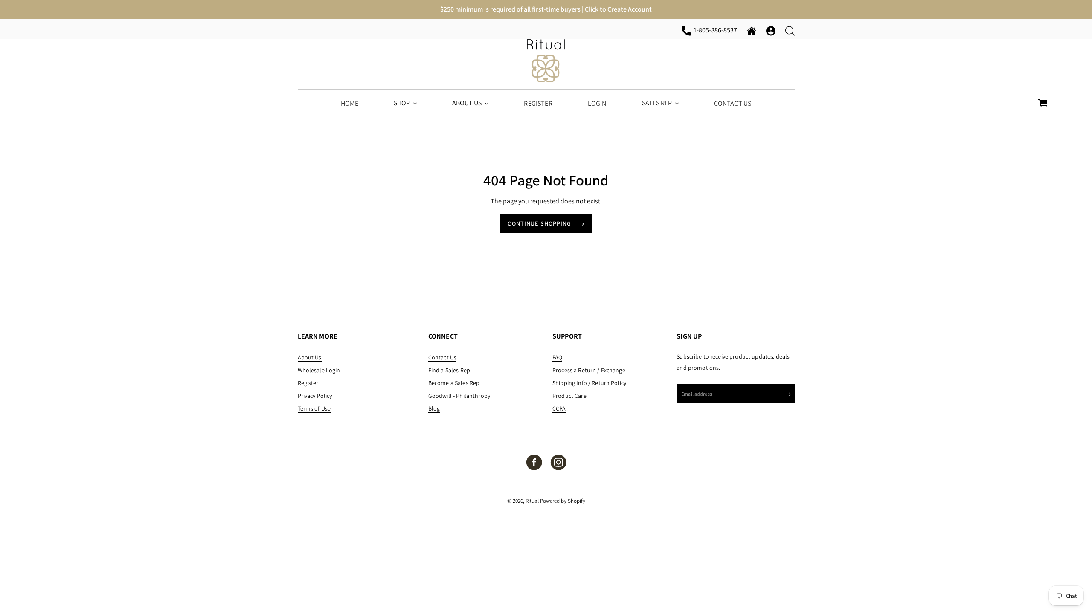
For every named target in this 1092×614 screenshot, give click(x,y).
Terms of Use (314, 408)
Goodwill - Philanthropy (459, 396)
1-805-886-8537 (716, 30)
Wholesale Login (319, 370)
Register (308, 383)
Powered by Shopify (562, 500)
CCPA (559, 408)
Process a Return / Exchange (588, 370)
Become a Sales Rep (454, 383)
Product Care (569, 396)
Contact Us (442, 357)
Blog (434, 408)
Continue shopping (539, 223)
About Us (310, 357)
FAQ (557, 357)
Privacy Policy (315, 396)
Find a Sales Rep (449, 370)
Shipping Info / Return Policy (589, 383)
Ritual (532, 500)
